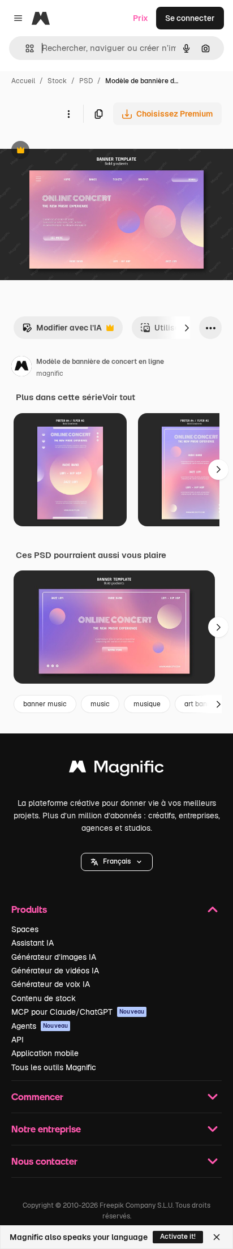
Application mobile (45, 1053)
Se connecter (190, 18)
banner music (45, 704)
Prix (140, 18)
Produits (29, 909)
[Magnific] (116, 769)
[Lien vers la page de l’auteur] (21, 368)
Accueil (23, 80)
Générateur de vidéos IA (55, 970)
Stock (57, 80)
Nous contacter (44, 1161)
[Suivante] (186, 327)
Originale (75, 151)
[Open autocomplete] (25, 48)
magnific (49, 373)
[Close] (216, 1237)
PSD (86, 80)
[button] (117, 862)
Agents (39, 1026)
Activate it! (178, 1236)
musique (147, 704)
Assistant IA (32, 943)
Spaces (24, 929)
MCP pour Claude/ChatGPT (77, 1012)
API (17, 1040)
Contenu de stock (43, 998)
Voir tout (118, 397)
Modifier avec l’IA (62, 331)
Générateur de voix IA (50, 984)
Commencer (37, 1096)
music (100, 704)
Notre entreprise (46, 1129)
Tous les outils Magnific (53, 1067)
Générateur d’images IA (53, 957)
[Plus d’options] (68, 113)
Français (117, 861)
